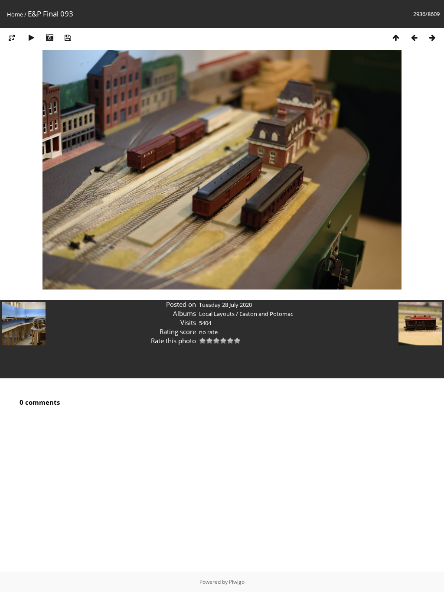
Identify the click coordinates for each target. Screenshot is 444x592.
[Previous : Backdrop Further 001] (414, 37)
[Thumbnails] (396, 37)
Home (15, 14)
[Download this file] (68, 37)
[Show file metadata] (49, 37)
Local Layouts (217, 314)
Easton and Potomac (266, 314)
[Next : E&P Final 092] (432, 37)
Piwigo (237, 581)
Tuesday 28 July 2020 (225, 305)
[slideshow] (31, 37)
